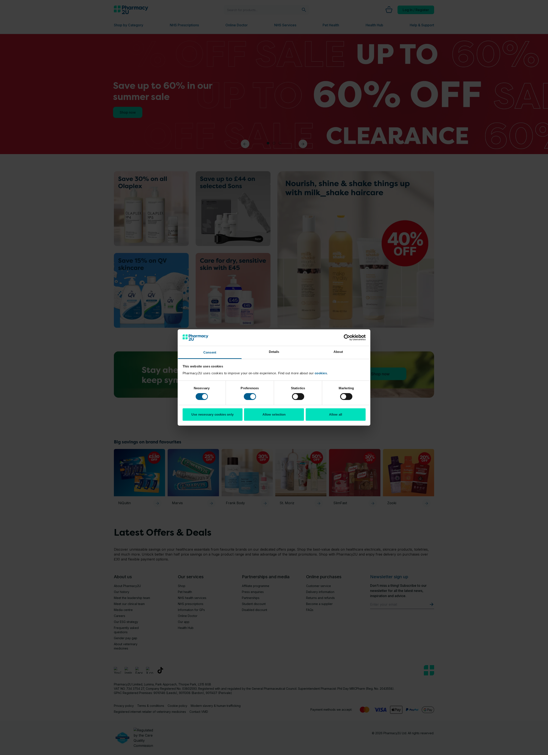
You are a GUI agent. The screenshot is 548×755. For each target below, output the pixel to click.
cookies (321, 373)
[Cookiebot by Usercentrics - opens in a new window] (347, 337)
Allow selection (274, 414)
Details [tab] (274, 352)
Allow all (335, 414)
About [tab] (338, 352)
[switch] (250, 396)
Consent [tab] (209, 352)
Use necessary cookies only (212, 414)
